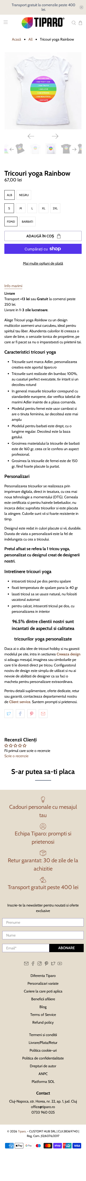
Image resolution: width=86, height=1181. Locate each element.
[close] (81, 7)
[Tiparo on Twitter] (53, 964)
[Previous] (31, 136)
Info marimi (13, 286)
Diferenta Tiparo (43, 975)
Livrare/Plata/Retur (43, 1042)
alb (9, 195)
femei (11, 221)
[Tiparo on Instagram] (39, 964)
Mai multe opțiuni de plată (43, 263)
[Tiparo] (43, 23)
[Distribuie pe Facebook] (20, 713)
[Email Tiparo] (26, 964)
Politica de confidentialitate (43, 1058)
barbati (27, 221)
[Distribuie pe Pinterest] (31, 713)
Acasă (16, 39)
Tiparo (22, 1131)
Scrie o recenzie (16, 756)
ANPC (43, 1074)
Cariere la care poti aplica (43, 991)
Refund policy (43, 1022)
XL (43, 208)
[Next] (55, 136)
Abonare (66, 948)
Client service (19, 702)
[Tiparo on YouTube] (60, 964)
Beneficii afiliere (43, 999)
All (30, 39)
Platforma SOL (43, 1081)
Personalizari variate (43, 983)
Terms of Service (43, 1014)
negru (24, 195)
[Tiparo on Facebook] (33, 964)
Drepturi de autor (43, 1066)
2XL (55, 208)
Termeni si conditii (43, 1035)
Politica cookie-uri (43, 1050)
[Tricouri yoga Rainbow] (42, 90)
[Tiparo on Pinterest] (46, 964)
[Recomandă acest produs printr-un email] (43, 713)
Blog (43, 1007)
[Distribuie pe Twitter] (8, 713)
